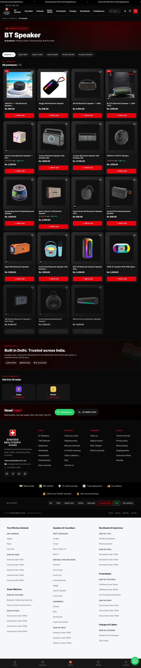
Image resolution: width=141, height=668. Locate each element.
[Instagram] (6, 473)
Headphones (98, 11)
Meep (9, 544)
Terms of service (123, 436)
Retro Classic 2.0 (59, 549)
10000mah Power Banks (108, 584)
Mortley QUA (58, 617)
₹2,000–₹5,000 (68, 55)
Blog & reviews (96, 441)
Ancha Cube (57, 596)
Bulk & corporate (97, 450)
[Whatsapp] (25, 473)
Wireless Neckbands (107, 538)
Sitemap (119, 460)
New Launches (44, 465)
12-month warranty (72, 450)
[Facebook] (12, 473)
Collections (13, 18)
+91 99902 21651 (89, 412)
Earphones (43, 446)
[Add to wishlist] (32, 72)
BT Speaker (17, 11)
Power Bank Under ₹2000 (109, 616)
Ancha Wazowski (59, 580)
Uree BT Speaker (59, 591)
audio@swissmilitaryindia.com (19, 464)
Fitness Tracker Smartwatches (19, 605)
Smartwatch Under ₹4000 (17, 626)
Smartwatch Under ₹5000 (17, 631)
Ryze (55, 611)
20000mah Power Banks (108, 589)
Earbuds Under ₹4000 (15, 575)
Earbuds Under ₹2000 (15, 565)
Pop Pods (10, 549)
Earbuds (40, 11)
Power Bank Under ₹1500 (109, 610)
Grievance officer (123, 455)
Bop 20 (55, 554)
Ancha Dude (57, 570)
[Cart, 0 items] (135, 11)
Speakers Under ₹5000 (62, 638)
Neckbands (85, 11)
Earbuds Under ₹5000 (15, 580)
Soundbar (29, 11)
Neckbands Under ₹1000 (108, 554)
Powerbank (61, 11)
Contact (134, 513)
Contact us (69, 465)
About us (94, 436)
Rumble (56, 606)
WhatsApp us (66, 412)
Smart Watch (50, 11)
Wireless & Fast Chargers (109, 635)
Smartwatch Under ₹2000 (17, 616)
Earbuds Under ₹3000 (15, 570)
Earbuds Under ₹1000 (15, 559)
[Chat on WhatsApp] (135, 661)
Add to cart (21, 115)
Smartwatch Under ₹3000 (17, 621)
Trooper (56, 538)
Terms (111, 513)
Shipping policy (70, 441)
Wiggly (55, 585)
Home (4, 18)
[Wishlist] (130, 11)
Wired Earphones (105, 544)
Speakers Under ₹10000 (62, 643)
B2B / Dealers (96, 446)
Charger (72, 11)
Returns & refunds (72, 446)
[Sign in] (125, 11)
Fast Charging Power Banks (110, 595)
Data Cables (103, 640)
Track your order (71, 436)
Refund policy (122, 446)
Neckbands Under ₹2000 (108, 559)
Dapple (9, 538)
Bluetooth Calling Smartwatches (19, 600)
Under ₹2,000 (52, 55)
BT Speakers (43, 436)
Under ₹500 (22, 55)
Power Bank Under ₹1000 (109, 605)
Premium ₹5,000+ (86, 55)
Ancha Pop (57, 575)
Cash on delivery (71, 455)
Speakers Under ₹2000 (62, 632)
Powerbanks (43, 455)
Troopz (55, 544)
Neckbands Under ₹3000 (108, 565)
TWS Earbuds (44, 441)
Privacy (117, 513)
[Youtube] (19, 473)
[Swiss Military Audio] (6, 11)
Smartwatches (44, 460)
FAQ (66, 460)
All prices (9, 55)
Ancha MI (56, 565)
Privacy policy (122, 441)
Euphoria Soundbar (60, 622)
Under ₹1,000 (37, 55)
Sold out (19, 331)
